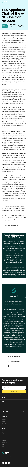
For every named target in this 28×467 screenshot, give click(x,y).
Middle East (4, 442)
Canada (4, 444)
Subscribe (14, 391)
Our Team (4, 423)
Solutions (4, 419)
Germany (4, 440)
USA (3, 446)
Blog (3, 432)
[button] (11, 225)
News (3, 430)
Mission (3, 421)
